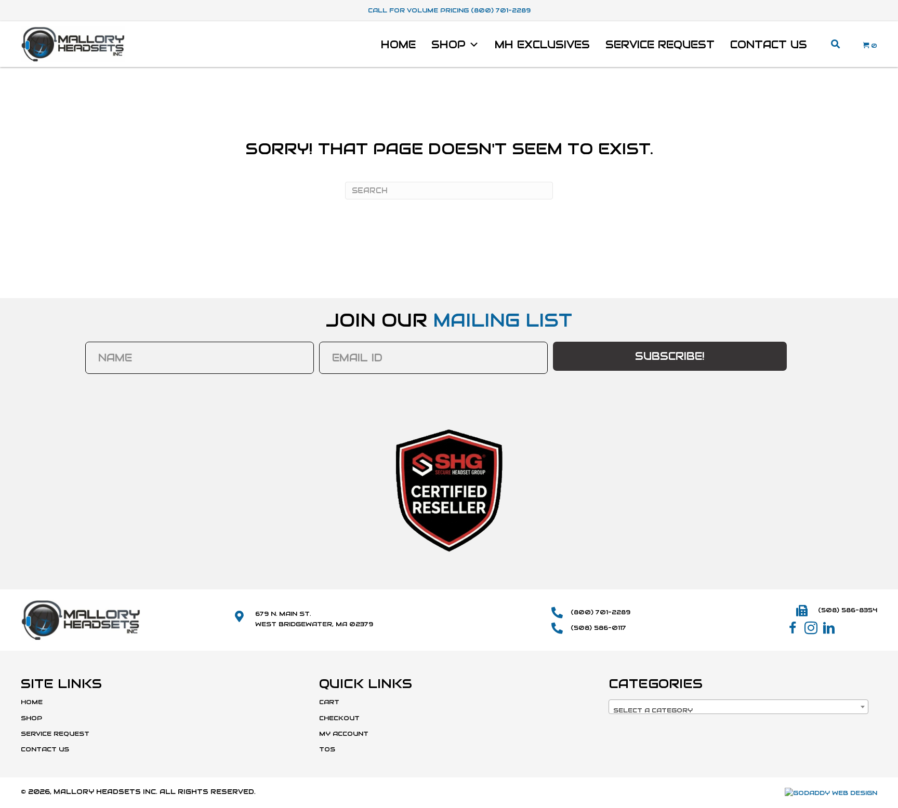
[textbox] (738, 710)
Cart (329, 702)
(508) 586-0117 (598, 627)
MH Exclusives (542, 44)
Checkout (339, 718)
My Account (343, 733)
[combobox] (738, 706)
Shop (448, 44)
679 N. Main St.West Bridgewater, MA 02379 (314, 618)
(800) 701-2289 (600, 612)
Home (398, 44)
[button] (792, 628)
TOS (327, 749)
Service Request (660, 44)
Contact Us (768, 44)
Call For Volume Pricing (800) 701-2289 (449, 10)
